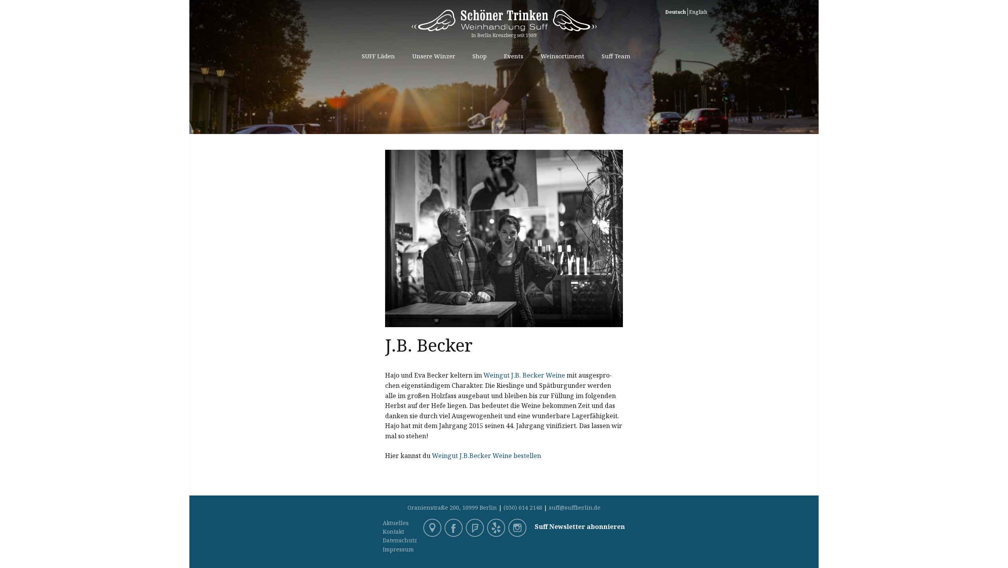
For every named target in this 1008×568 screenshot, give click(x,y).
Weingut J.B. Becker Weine (524, 375)
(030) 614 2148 (523, 507)
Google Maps (433, 528)
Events (513, 56)
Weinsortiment (562, 56)
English (698, 11)
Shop (479, 56)
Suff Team (616, 56)
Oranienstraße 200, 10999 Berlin (452, 507)
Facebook (454, 528)
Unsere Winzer (433, 56)
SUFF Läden (378, 56)
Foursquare (475, 528)
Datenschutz (400, 540)
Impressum (398, 549)
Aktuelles (396, 523)
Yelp (497, 528)
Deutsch (675, 11)
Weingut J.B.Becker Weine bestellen (486, 455)
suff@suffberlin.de (574, 507)
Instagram (518, 528)
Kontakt (393, 531)
